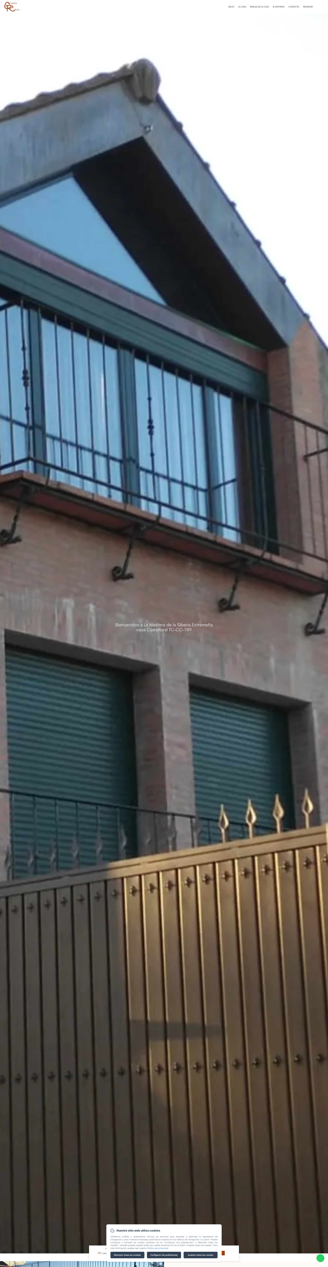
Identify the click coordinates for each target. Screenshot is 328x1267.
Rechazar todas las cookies (127, 1255)
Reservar (308, 7)
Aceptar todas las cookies (200, 1255)
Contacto (293, 7)
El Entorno (279, 7)
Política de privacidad (157, 1248)
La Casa (242, 7)
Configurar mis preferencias (164, 1255)
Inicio (231, 7)
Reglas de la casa (259, 7)
